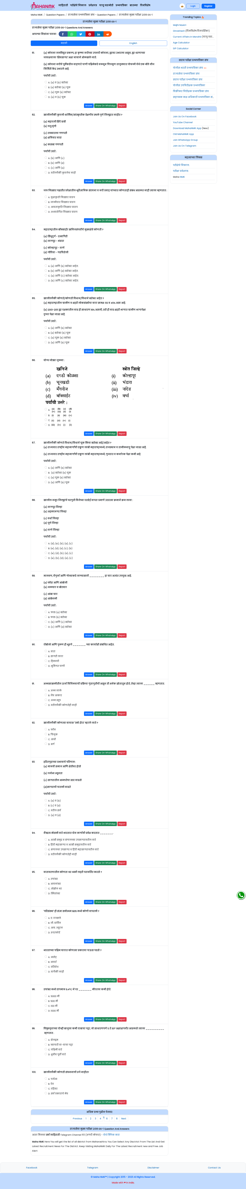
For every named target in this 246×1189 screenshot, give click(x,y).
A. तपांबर (53, 879)
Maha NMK (37, 14)
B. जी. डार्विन (54, 923)
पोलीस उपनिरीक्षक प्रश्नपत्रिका (189, 85)
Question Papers (55, 14)
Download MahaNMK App (187, 128)
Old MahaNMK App (183, 134)
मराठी (64, 43)
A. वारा (51, 651)
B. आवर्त (52, 962)
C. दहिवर (53, 1088)
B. (49, 415)
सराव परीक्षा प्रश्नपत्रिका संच (187, 79)
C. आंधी (52, 739)
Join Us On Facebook (184, 116)
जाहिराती (63, 5)
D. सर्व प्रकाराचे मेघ (58, 1093)
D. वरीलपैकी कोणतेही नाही (62, 705)
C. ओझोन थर (55, 888)
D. (49, 425)
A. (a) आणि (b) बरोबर (60, 328)
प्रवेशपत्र (93, 5)
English (133, 43)
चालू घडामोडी (106, 5)
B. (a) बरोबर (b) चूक (59, 87)
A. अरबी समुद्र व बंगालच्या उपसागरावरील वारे (72, 839)
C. (49, 420)
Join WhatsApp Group (185, 140)
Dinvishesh (179, 31)
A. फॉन (52, 729)
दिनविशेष (145, 5)
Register (208, 6)
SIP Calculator (181, 48)
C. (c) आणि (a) (56, 168)
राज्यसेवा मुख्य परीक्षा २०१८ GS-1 (136, 14)
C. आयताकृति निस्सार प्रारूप (63, 207)
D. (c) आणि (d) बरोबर (60, 627)
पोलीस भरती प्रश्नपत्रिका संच (188, 68)
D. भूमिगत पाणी (56, 666)
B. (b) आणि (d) (56, 163)
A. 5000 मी (54, 996)
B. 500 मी (53, 1001)
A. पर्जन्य (52, 1079)
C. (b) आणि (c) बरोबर (60, 622)
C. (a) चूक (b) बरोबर (59, 92)
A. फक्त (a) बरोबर (57, 612)
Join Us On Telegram (184, 145)
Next (123, 1118)
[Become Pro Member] (182, 6)
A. (49, 410)
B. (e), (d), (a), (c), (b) (60, 548)
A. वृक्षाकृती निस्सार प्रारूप (62, 197)
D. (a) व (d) (54, 815)
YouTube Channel (183, 122)
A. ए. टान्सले (55, 918)
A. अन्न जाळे (55, 690)
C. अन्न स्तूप (54, 700)
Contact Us (214, 1167)
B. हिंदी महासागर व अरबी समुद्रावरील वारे (69, 844)
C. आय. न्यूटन (55, 927)
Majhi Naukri (179, 25)
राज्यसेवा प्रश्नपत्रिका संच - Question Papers (91, 14)
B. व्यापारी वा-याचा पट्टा (60, 1044)
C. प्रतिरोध (53, 966)
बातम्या (134, 5)
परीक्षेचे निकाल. (181, 165)
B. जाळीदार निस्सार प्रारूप (61, 202)
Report (122, 105)
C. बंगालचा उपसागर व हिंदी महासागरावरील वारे (73, 849)
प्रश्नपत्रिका (121, 5)
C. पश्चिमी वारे (55, 1049)
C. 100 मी (53, 1006)
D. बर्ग (51, 744)
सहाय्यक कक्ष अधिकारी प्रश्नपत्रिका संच (193, 97)
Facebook (31, 1167)
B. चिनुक (53, 734)
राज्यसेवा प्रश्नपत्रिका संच (186, 73)
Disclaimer (153, 1167)
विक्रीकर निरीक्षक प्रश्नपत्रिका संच (191, 91)
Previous (77, 1118)
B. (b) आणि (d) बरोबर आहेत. (63, 271)
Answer (88, 105)
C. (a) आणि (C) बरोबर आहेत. (63, 275)
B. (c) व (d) (54, 805)
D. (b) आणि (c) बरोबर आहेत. (63, 280)
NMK (182, 177)
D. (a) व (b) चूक (57, 97)
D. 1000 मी (53, 1010)
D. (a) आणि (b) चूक (58, 342)
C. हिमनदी (54, 661)
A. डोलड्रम (53, 1040)
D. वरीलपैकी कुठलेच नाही (62, 172)
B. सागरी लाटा (55, 656)
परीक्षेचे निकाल (78, 5)
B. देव (51, 1084)
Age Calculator (181, 42)
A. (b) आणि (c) (56, 158)
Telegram (92, 1167)
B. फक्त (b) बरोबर (57, 617)
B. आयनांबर (54, 883)
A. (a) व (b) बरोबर (58, 82)
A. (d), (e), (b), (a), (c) (60, 543)
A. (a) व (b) (54, 800)
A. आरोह (52, 957)
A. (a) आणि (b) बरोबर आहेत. (63, 266)
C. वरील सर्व (54, 810)
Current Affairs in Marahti (187, 36)
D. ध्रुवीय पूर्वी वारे (57, 1054)
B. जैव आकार (55, 695)
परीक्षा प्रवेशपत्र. (181, 171)
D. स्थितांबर (54, 893)
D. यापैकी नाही (56, 971)
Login (193, 6)
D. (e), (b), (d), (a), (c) (60, 558)
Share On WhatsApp (106, 105)
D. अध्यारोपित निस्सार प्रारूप (63, 212)
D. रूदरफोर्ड (54, 932)
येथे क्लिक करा (111, 1134)
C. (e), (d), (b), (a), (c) (60, 553)
